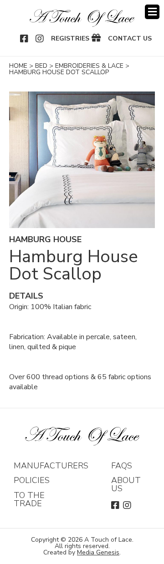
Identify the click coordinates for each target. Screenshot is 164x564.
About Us (126, 484)
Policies (32, 480)
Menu (152, 12)
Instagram (40, 38)
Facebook (24, 38)
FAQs (121, 465)
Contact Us (130, 39)
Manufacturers (51, 465)
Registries (70, 39)
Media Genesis (98, 552)
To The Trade (29, 499)
